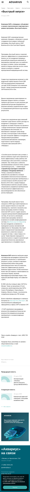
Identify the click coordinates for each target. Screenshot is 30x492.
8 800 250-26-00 (6, 474)
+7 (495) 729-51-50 (7, 465)
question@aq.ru (6, 467)
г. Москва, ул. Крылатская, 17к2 (10, 458)
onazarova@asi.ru (6, 346)
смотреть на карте (6, 460)
